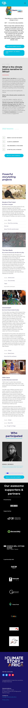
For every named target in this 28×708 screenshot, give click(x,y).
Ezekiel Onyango (8, 464)
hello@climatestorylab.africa (9, 697)
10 (19, 473)
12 (22, 473)
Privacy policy (5, 699)
